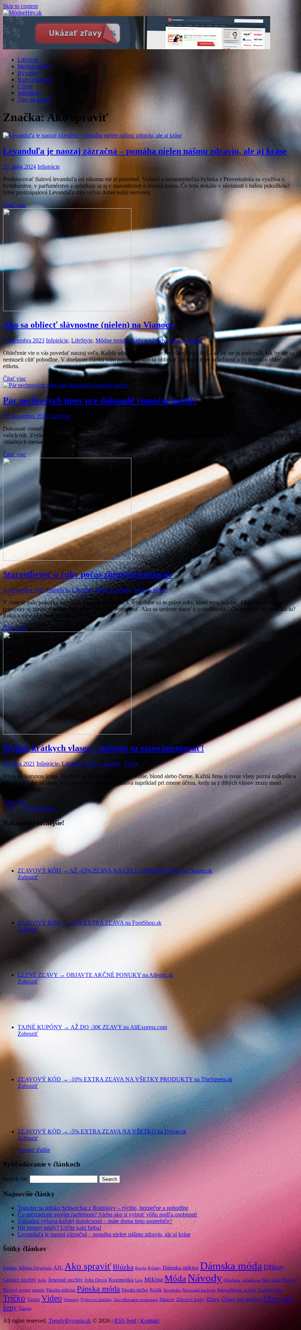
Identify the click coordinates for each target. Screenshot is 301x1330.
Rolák (156, 1290)
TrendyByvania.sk (69, 1321)
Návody (205, 1278)
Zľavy (213, 1299)
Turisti (33, 1299)
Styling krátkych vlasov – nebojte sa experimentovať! (103, 748)
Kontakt (149, 1321)
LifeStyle (28, 60)
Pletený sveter (17, 1290)
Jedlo (42, 1280)
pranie (38, 1290)
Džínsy (273, 1267)
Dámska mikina (181, 1267)
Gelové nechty (19, 1280)
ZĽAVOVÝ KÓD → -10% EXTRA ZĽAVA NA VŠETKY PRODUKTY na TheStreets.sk (125, 1079)
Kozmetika (121, 1280)
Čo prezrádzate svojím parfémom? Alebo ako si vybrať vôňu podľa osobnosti (107, 1214)
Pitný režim (271, 1280)
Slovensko (172, 1290)
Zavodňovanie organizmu (136, 1300)
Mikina (153, 1279)
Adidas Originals (35, 1267)
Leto (139, 1280)
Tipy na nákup (34, 99)
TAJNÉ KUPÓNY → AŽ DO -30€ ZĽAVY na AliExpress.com (92, 1027)
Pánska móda (98, 1288)
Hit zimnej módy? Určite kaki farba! (59, 1228)
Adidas (10, 1267)
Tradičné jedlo (269, 1290)
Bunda (140, 1268)
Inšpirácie (29, 93)
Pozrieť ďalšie (34, 1150)
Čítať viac (14, 205)
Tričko (14, 1298)
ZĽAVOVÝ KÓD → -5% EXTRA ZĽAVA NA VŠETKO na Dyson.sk (102, 1131)
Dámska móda (231, 1266)
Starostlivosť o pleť (236, 1290)
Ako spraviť (88, 1266)
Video (51, 1298)
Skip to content (20, 6)
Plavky (290, 1280)
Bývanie (27, 73)
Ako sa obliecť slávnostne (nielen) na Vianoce (88, 325)
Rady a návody (35, 79)
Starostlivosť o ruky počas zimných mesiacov (88, 574)
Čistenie (25, 1308)
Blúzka (123, 1267)
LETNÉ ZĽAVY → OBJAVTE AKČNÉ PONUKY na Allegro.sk (95, 975)
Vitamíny (71, 1300)
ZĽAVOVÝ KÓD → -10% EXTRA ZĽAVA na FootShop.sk (90, 923)
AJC (58, 1267)
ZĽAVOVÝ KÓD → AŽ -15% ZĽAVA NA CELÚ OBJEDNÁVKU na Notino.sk (115, 870)
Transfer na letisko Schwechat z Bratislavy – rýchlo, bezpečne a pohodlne (103, 1208)
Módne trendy (34, 66)
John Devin (95, 1280)
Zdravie (167, 1299)
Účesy (25, 86)
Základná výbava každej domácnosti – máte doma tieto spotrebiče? (95, 1221)
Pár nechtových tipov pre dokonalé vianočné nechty (100, 400)
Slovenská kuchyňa (198, 1290)
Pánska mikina (60, 1290)
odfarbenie (251, 1280)
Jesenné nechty (65, 1280)
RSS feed (125, 1321)
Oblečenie (232, 1280)
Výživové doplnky (96, 1300)
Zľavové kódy (190, 1299)
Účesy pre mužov (241, 1299)
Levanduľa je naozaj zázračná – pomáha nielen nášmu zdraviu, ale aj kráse (145, 151)
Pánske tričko (135, 1290)
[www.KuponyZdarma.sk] (136, 47)
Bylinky (154, 1268)
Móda (175, 1278)
